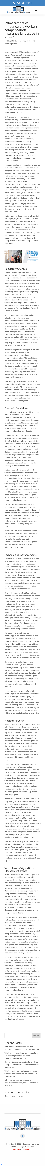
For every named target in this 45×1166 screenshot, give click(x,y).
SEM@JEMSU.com (14, 41)
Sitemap (16, 1149)
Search (36, 1035)
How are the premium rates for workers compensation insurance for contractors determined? (21, 1065)
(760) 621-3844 (24, 3)
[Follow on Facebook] (22, 1136)
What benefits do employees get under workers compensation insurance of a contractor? (21, 1074)
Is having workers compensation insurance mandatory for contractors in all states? (21, 1083)
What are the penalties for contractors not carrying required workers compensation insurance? (21, 1056)
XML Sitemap (27, 1149)
